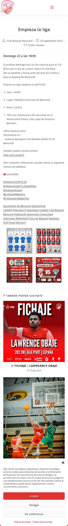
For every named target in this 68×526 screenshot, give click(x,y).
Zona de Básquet (38, 218)
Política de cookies (22, 521)
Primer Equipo (36, 45)
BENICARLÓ (22, 218)
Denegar (34, 505)
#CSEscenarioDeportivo (16, 198)
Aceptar (34, 496)
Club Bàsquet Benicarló (20, 40)
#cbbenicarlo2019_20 (15, 181)
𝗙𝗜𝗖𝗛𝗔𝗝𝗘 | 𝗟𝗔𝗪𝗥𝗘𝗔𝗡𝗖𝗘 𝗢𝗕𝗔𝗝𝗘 (35, 366)
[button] (63, 462)
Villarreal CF (19, 210)
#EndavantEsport (12, 190)
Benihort (21, 222)
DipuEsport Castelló (37, 210)
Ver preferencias (34, 514)
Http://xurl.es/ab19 (13, 155)
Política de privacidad (42, 521)
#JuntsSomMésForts (14, 194)
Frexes (12, 222)
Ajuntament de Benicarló (17, 206)
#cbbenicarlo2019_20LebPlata (19, 186)
